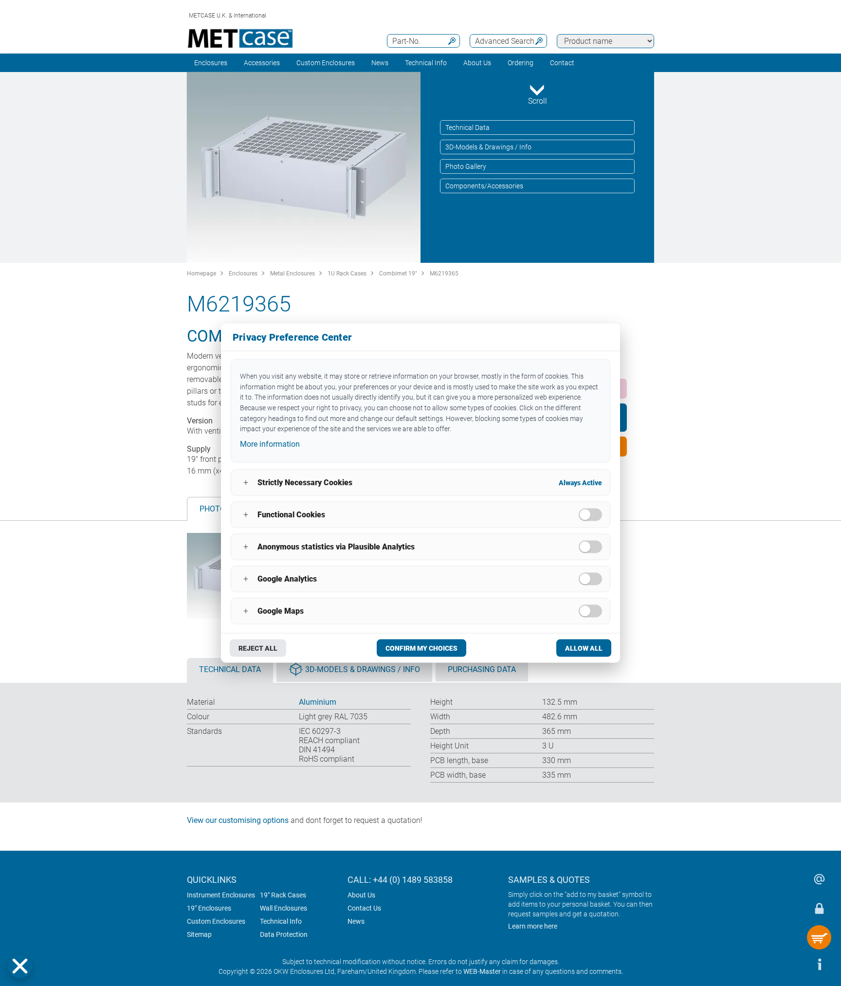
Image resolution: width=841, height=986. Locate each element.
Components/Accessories (484, 186)
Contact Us (364, 908)
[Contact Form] (819, 879)
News (379, 63)
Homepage (201, 273)
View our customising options (238, 820)
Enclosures (210, 63)
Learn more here (532, 926)
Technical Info (281, 921)
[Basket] (819, 937)
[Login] (819, 908)
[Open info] (819, 964)
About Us (361, 895)
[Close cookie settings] (20, 966)
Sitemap (199, 934)
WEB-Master (482, 971)
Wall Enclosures (283, 908)
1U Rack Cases (347, 273)
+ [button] (245, 482)
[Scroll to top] (790, 964)
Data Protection (284, 934)
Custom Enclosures (325, 63)
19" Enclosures (209, 908)
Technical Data (467, 127)
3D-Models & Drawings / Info (488, 147)
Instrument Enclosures (221, 895)
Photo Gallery (465, 166)
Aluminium (317, 702)
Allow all (584, 648)
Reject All (257, 648)
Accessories (262, 63)
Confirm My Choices (421, 648)
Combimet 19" (398, 273)
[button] (20, 966)
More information (270, 444)
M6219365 (444, 273)
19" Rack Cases (283, 895)
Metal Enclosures (292, 273)
